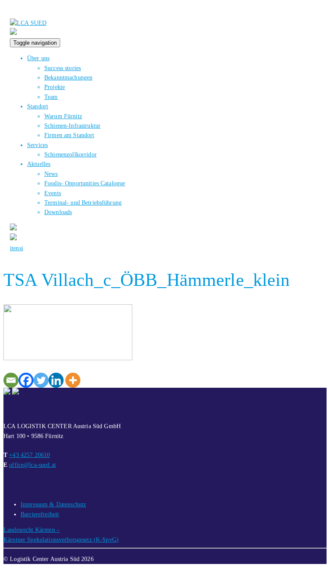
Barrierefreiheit (40, 514)
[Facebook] (26, 380)
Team (51, 97)
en (16, 248)
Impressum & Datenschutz (53, 504)
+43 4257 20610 (29, 455)
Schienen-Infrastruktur (72, 126)
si (21, 248)
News (51, 174)
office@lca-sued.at (32, 465)
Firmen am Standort (69, 135)
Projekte (54, 87)
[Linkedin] (56, 380)
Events (52, 193)
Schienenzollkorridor (70, 154)
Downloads (58, 212)
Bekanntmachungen (68, 77)
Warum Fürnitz (63, 116)
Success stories (62, 68)
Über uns (38, 58)
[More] (73, 380)
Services (37, 145)
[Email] (10, 380)
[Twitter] (41, 380)
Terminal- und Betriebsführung (83, 202)
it (11, 248)
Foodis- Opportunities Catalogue (84, 183)
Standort (37, 106)
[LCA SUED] (28, 23)
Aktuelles (38, 164)
